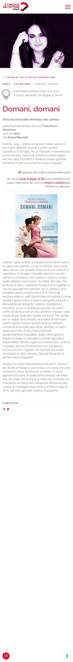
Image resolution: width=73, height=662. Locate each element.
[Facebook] (5, 409)
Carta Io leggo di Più (32, 178)
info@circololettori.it (56, 182)
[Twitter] (9, 409)
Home (7, 84)
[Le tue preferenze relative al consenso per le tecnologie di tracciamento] (67, 656)
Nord (17, 133)
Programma (23, 84)
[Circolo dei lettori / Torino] (15, 7)
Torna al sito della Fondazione (30, 77)
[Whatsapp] (11, 409)
